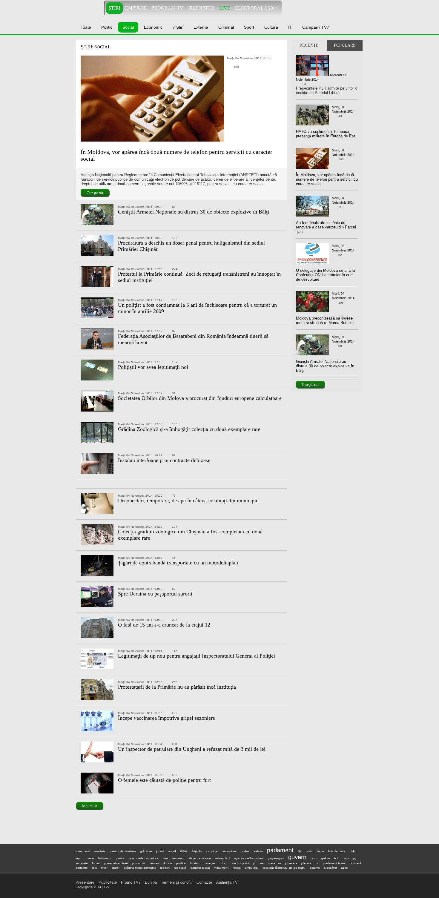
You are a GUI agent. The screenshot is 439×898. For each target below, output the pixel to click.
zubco (223, 863)
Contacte (204, 882)
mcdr (104, 867)
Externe (201, 27)
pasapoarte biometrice (143, 858)
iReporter (201, 7)
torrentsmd (83, 851)
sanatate (82, 863)
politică (181, 863)
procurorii (138, 863)
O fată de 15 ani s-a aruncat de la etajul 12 (164, 625)
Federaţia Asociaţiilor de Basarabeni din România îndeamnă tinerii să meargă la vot (193, 339)
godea (245, 851)
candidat (212, 851)
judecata (291, 863)
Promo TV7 (131, 882)
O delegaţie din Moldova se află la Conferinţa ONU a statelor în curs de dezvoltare (325, 275)
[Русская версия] (352, 8)
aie (262, 863)
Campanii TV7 (315, 27)
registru (165, 867)
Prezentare (85, 882)
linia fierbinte (337, 851)
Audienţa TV (227, 882)
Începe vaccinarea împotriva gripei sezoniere (166, 718)
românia (99, 851)
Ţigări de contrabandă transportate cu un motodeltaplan (178, 563)
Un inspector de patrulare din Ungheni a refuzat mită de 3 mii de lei (191, 749)
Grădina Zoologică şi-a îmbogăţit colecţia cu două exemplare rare (189, 429)
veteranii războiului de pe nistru (284, 867)
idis (94, 867)
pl (254, 863)
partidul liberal (200, 867)
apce (344, 867)
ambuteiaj (251, 867)
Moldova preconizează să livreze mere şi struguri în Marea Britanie (325, 320)
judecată (180, 867)
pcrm (314, 858)
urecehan (274, 863)
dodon (167, 863)
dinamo (315, 867)
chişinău (196, 851)
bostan (194, 863)
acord (172, 851)
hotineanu (105, 858)
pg (355, 858)
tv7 (336, 858)
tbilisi (183, 851)
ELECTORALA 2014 (256, 7)
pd (317, 863)
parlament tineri (334, 863)
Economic (153, 27)
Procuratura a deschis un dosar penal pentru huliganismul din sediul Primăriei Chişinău (191, 246)
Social (128, 27)
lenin (320, 851)
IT (290, 27)
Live (224, 7)
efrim (310, 851)
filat (300, 851)
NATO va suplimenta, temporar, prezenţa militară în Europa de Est (325, 133)
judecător (330, 867)
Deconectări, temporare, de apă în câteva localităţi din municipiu (188, 501)
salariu (258, 851)
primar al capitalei (116, 863)
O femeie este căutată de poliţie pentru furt (164, 780)
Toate (86, 27)
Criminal (226, 27)
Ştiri (114, 7)
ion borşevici (240, 863)
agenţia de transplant (249, 858)
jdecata (306, 863)
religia (237, 867)
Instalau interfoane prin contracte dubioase (164, 460)
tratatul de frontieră (123, 851)
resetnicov (229, 851)
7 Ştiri (178, 27)
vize (165, 858)
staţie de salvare (199, 858)
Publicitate (108, 882)
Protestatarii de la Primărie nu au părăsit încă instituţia (177, 687)
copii (346, 858)
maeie (90, 858)
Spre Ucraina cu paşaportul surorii (155, 594)
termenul (178, 858)
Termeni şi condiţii (176, 882)
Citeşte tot (95, 193)
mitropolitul (222, 858)
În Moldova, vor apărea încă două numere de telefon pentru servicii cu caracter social (176, 155)
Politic (106, 27)
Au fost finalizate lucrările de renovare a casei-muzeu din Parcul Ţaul (326, 227)
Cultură (271, 27)
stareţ (115, 867)
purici (120, 858)
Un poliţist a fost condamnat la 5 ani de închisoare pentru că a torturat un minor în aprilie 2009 (197, 308)
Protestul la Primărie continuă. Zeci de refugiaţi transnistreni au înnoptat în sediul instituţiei (199, 277)
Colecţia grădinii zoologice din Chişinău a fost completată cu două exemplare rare (190, 535)
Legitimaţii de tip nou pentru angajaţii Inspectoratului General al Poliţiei (196, 656)
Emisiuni (136, 7)
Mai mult (89, 806)
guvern (297, 857)
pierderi (154, 863)
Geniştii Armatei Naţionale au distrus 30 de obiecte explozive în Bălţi (193, 212)
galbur (325, 858)
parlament (280, 850)
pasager (209, 863)
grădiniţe (146, 851)
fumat (96, 863)
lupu (79, 858)
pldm (353, 851)
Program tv (167, 7)
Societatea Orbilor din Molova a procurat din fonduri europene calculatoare (200, 398)
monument (221, 867)
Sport (249, 27)
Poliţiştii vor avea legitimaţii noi (153, 367)
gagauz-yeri (276, 858)
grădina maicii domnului (140, 867)
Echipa (151, 882)
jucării (160, 851)
